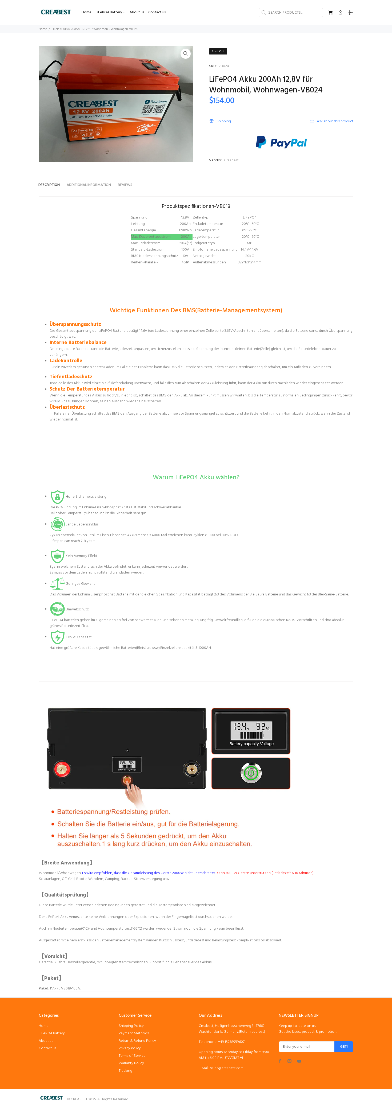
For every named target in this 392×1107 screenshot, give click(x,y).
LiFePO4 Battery (52, 1033)
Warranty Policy (131, 1063)
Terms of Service (132, 1056)
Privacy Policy (130, 1048)
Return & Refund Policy (137, 1041)
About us (46, 1041)
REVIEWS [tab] (125, 185)
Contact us (47, 1048)
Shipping (224, 121)
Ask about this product (335, 121)
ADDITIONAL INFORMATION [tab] (89, 185)
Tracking (125, 1071)
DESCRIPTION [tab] (49, 185)
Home (43, 29)
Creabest (231, 160)
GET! (344, 1047)
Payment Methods (134, 1033)
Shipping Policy (131, 1026)
